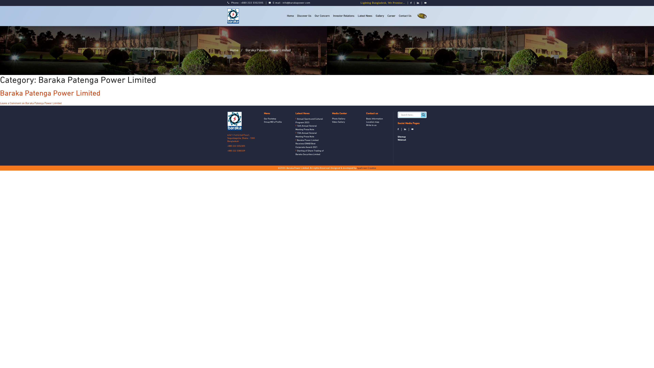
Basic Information (374, 119)
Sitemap (402, 136)
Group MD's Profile (273, 122)
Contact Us (405, 16)
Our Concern (322, 16)
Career (391, 16)
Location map (372, 122)
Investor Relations (343, 16)
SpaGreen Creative (366, 168)
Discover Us (304, 16)
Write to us (371, 125)
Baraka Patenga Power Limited (50, 93)
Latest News (365, 16)
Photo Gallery (338, 119)
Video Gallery (338, 122)
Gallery (380, 16)
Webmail (402, 140)
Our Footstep (270, 119)
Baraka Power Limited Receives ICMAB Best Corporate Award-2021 (306, 144)
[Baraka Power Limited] (233, 16)
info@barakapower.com (296, 3)
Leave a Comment (31, 103)
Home (290, 16)
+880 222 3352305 (252, 3)
